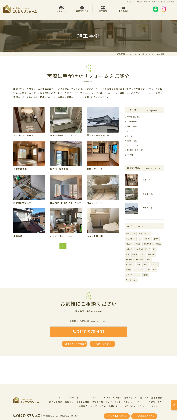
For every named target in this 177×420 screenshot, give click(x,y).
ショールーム (131, 233)
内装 (148, 269)
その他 (130, 154)
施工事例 (103, 11)
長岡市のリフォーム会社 (134, 259)
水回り (145, 264)
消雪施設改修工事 (22, 202)
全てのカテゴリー (135, 117)
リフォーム (61, 11)
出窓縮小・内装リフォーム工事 (65, 202)
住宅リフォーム (94, 169)
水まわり (129, 249)
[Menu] (170, 9)
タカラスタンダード (143, 249)
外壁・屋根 (132, 126)
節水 (154, 249)
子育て (142, 254)
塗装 (138, 264)
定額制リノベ (82, 11)
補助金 (138, 244)
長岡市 (149, 259)
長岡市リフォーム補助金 (152, 244)
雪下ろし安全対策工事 (98, 135)
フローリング (138, 269)
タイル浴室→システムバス (63, 135)
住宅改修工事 (20, 169)
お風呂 (128, 269)
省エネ (156, 239)
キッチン (131, 131)
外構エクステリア (135, 150)
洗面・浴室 (132, 140)
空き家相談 (123, 11)
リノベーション (134, 145)
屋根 (154, 269)
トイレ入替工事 (94, 236)
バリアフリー (131, 239)
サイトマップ (155, 406)
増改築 (145, 275)
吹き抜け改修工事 (59, 169)
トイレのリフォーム (23, 135)
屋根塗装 (17, 236)
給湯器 (134, 254)
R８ (140, 239)
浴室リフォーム (94, 202)
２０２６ (147, 239)
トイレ (130, 136)
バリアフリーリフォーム (62, 236)
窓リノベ (129, 244)
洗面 (127, 254)
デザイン (129, 275)
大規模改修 (132, 121)
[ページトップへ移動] (161, 416)
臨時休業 (151, 254)
